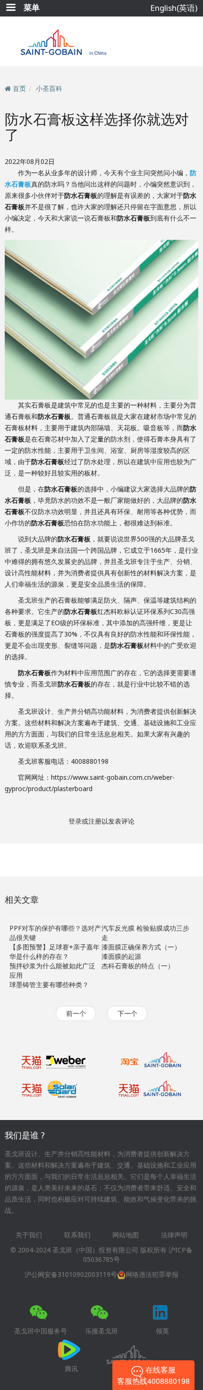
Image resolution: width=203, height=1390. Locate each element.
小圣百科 (49, 88)
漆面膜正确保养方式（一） (141, 946)
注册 (95, 821)
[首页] (101, 41)
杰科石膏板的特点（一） (138, 965)
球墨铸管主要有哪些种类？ (49, 984)
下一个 (127, 1013)
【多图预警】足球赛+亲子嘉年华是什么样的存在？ (54, 951)
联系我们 (77, 1234)
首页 (19, 88)
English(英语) (173, 7)
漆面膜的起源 (121, 956)
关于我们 (29, 1234)
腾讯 (71, 1368)
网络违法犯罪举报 (152, 1274)
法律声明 (174, 1234)
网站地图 (125, 1234)
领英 (162, 1330)
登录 (75, 821)
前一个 (76, 1013)
